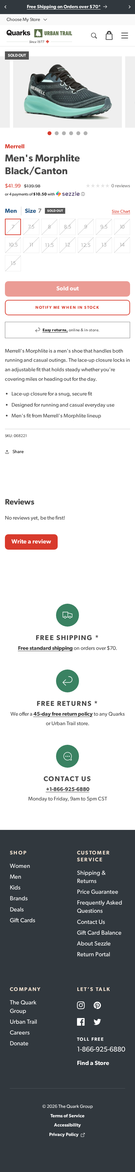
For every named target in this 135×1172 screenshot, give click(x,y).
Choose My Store (23, 19)
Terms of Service (67, 1116)
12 (70, 247)
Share (18, 451)
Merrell (15, 146)
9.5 (106, 229)
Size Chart (121, 211)
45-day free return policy (63, 714)
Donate (19, 1043)
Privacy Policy (64, 1134)
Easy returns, (55, 330)
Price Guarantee (97, 891)
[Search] (94, 35)
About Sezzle (94, 943)
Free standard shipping (45, 648)
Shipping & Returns (91, 877)
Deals (17, 909)
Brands (19, 898)
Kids (15, 887)
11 (34, 247)
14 (125, 247)
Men (15, 876)
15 (15, 265)
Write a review (31, 541)
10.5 (15, 247)
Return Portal (93, 954)
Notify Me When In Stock (67, 307)
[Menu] (124, 35)
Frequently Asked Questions (99, 906)
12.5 (87, 247)
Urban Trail (23, 1021)
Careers (19, 1032)
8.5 (69, 229)
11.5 (51, 247)
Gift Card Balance (99, 932)
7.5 (33, 229)
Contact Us (91, 921)
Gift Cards (22, 920)
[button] (109, 36)
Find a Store (93, 1063)
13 (106, 247)
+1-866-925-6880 (67, 789)
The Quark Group (23, 1006)
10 (125, 229)
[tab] (49, 133)
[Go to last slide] (5, 6)
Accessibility (67, 1125)
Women (20, 866)
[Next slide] (129, 6)
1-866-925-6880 (101, 1049)
